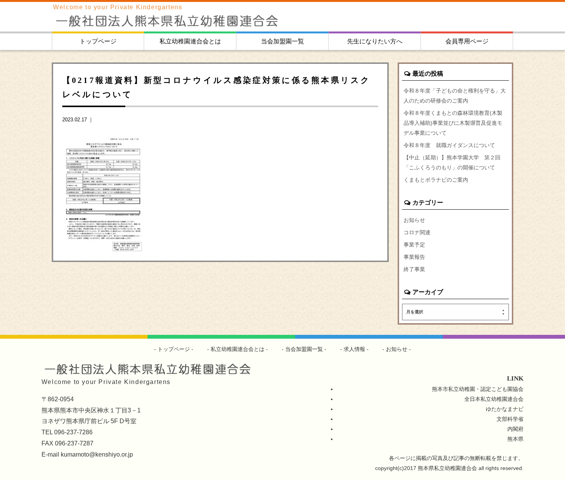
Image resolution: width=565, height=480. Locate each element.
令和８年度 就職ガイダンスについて (449, 145)
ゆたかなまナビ (504, 409)
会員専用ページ (467, 41)
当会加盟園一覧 (282, 41)
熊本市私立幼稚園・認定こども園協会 (477, 389)
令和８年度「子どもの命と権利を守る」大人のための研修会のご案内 (455, 96)
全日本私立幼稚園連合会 (493, 399)
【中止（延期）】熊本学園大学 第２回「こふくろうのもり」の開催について (452, 162)
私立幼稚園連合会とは (190, 41)
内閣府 (515, 429)
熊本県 (515, 439)
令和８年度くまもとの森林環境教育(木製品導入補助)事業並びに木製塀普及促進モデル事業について (453, 123)
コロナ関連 (417, 232)
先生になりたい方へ (374, 41)
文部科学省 (510, 419)
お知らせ (414, 220)
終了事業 (414, 269)
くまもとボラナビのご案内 (436, 180)
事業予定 (414, 245)
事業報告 (414, 257)
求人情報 (354, 349)
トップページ (98, 41)
